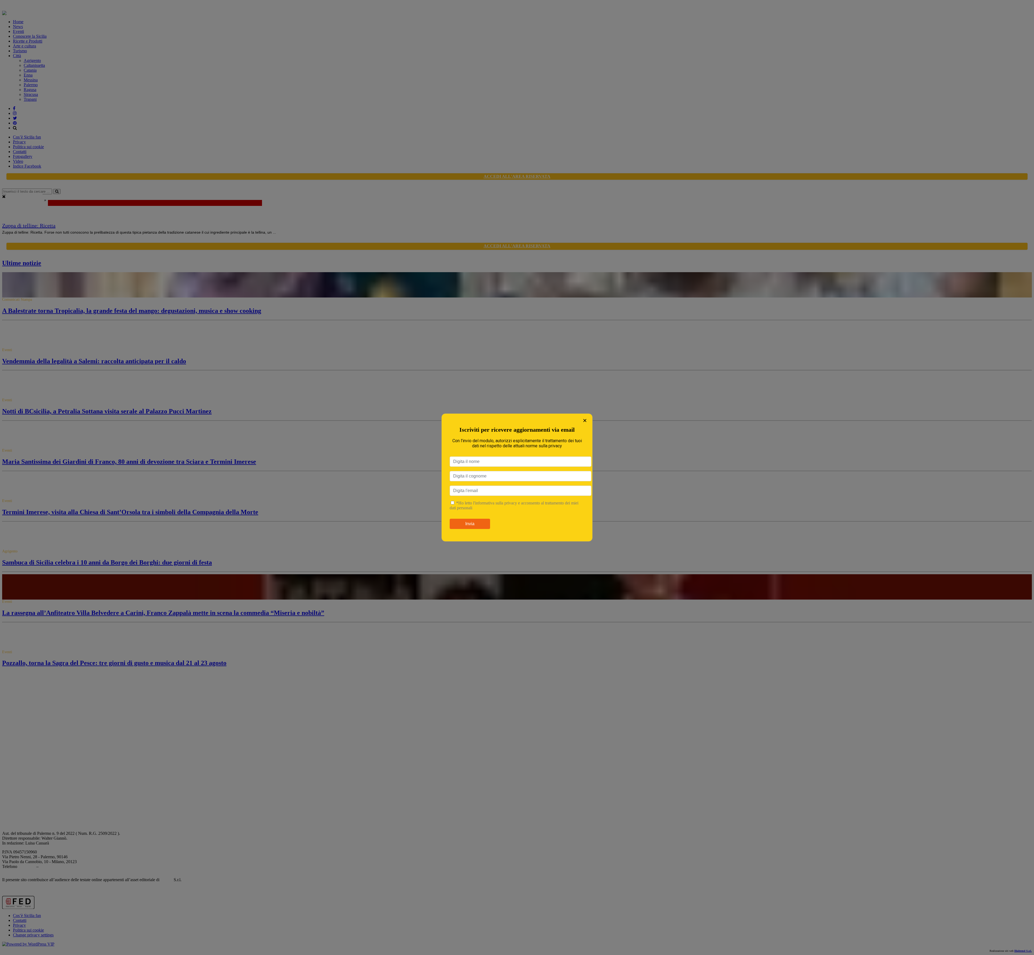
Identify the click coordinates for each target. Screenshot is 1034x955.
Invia (469, 523)
